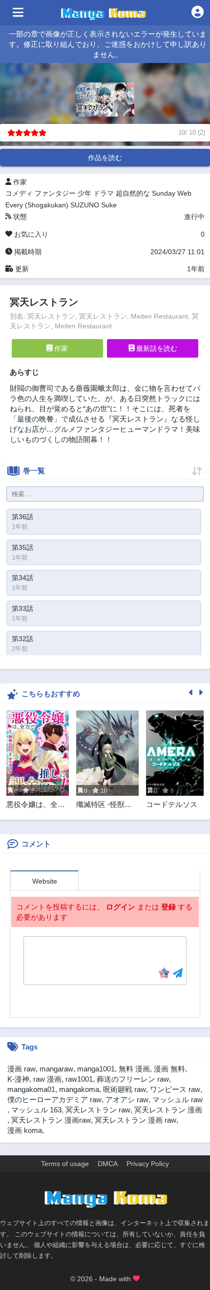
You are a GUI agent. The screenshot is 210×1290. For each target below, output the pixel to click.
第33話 (22, 608)
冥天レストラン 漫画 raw (135, 1120)
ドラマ (103, 193)
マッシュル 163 (36, 1110)
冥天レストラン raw (97, 1110)
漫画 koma (24, 1130)
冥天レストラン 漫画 (168, 1110)
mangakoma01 (31, 1089)
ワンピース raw (175, 1089)
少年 (84, 193)
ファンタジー (55, 193)
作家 (60, 348)
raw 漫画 (47, 1079)
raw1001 (79, 1079)
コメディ (19, 193)
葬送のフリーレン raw (133, 1079)
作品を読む (105, 157)
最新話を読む (155, 348)
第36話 (22, 517)
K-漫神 (18, 1079)
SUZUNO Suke (93, 205)
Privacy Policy (147, 1164)
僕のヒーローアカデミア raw (54, 1099)
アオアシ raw (126, 1099)
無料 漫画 (134, 1069)
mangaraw (56, 1069)
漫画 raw (21, 1069)
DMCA (108, 1164)
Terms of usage (65, 1164)
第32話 (22, 639)
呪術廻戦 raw (124, 1089)
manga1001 (96, 1069)
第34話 (22, 578)
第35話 (22, 547)
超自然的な (133, 193)
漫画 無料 (169, 1069)
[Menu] (18, 12)
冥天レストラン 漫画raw (51, 1120)
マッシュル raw (177, 1099)
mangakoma (79, 1089)
